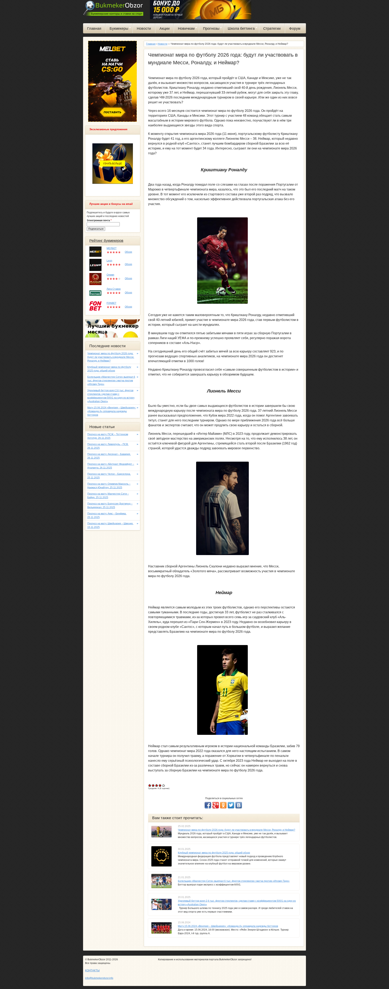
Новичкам (184, 29)
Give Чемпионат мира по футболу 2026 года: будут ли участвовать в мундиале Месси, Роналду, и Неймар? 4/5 (160, 785)
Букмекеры (117, 29)
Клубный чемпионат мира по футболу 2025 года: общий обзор (214, 852)
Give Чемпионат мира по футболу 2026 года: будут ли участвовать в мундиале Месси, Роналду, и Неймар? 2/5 (153, 785)
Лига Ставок (114, 289)
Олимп (110, 274)
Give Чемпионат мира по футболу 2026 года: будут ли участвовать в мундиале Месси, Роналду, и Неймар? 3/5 (156, 785)
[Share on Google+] (215, 805)
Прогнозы (209, 29)
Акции (164, 28)
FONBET (111, 303)
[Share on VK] (238, 805)
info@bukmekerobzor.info (99, 978)
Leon (109, 260)
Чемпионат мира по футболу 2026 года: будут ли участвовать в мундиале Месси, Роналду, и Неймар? (236, 829)
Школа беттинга (239, 29)
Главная (94, 28)
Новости (144, 28)
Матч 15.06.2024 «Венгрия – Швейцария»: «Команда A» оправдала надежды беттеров (228, 926)
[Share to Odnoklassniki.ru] (223, 805)
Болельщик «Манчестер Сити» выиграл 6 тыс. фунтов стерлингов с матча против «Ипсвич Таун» (234, 881)
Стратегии (272, 28)
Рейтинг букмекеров (106, 241)
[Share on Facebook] (208, 805)
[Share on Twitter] (231, 805)
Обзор (128, 252)
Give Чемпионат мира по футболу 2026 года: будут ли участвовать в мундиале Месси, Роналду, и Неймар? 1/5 (150, 785)
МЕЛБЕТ (111, 248)
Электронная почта (99, 220)
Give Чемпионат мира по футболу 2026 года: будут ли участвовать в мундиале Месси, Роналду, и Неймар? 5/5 (163, 785)
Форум (294, 28)
